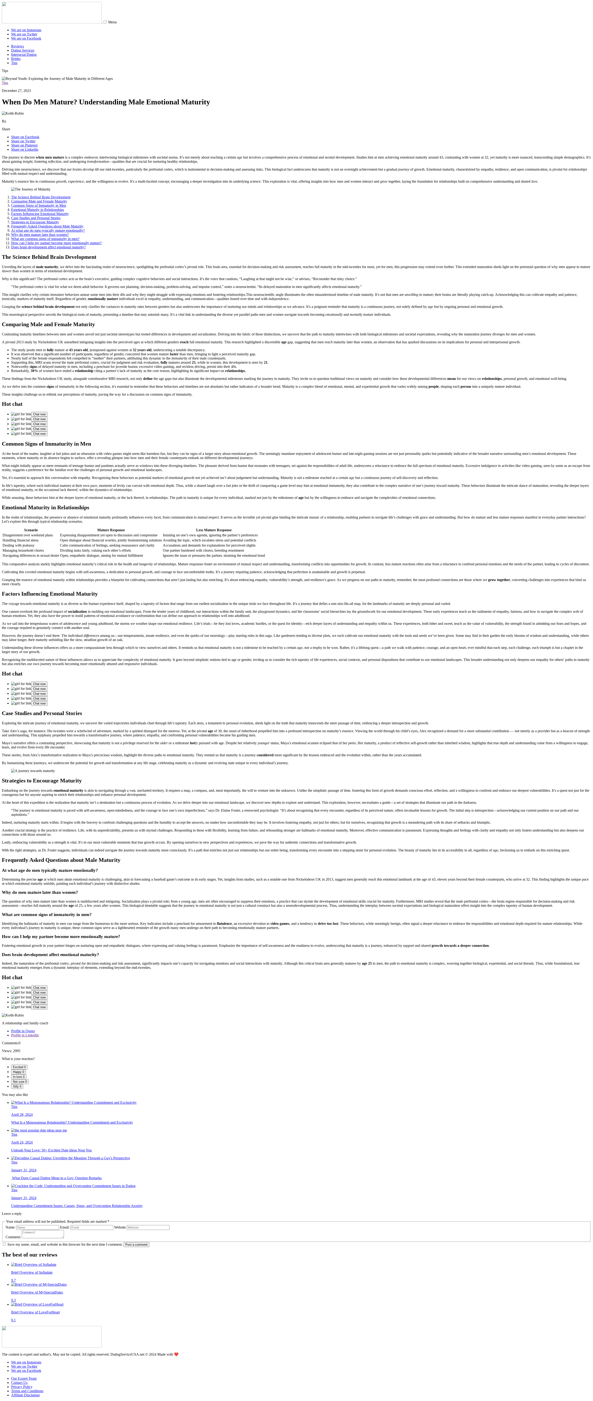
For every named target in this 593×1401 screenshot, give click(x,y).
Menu (112, 22)
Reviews (17, 46)
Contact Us (19, 1383)
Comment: (13, 1237)
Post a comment (136, 1244)
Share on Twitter (23, 141)
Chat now (39, 414)
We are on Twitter (24, 34)
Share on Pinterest (24, 145)
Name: (10, 1227)
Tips (14, 63)
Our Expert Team (24, 1378)
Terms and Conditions (27, 1391)
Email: (64, 1227)
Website (120, 1227)
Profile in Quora (23, 1031)
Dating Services (22, 50)
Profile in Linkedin (25, 1035)
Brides (16, 59)
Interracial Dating (24, 54)
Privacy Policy (21, 1387)
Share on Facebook (25, 137)
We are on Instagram (26, 30)
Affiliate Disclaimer (25, 1395)
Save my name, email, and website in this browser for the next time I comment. (65, 1244)
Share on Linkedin (24, 149)
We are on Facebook (26, 38)
